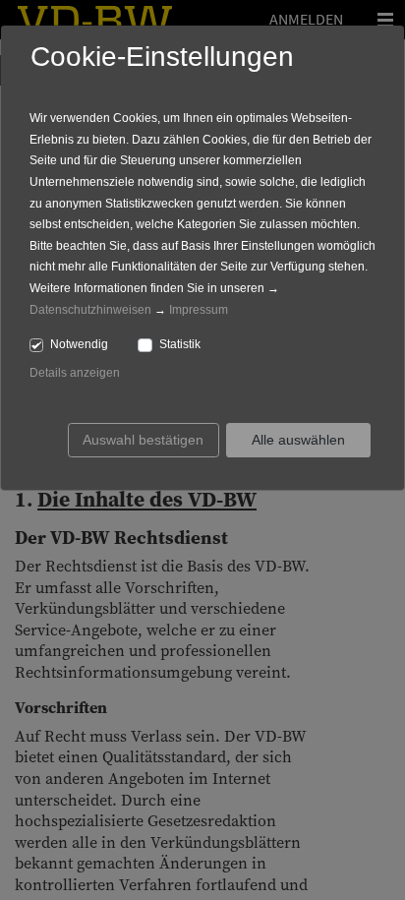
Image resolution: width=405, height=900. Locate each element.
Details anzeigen (74, 373)
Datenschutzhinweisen (90, 310)
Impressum (198, 310)
